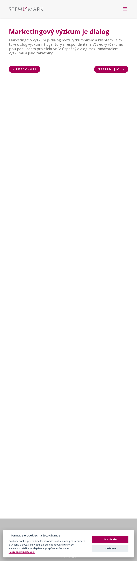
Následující (109, 69)
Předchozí (26, 69)
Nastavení (110, 548)
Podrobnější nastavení (22, 552)
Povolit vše (110, 539)
